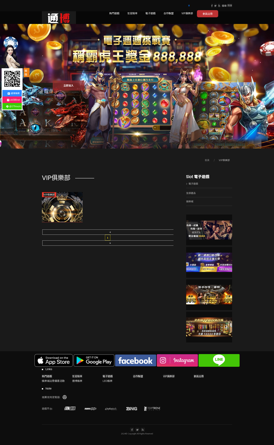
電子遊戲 (193, 183)
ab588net (15, 99)
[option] (137, 86)
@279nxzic (15, 106)
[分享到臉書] (212, 5)
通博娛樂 (15, 93)
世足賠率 (77, 376)
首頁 (207, 160)
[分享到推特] (215, 5)
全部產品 (191, 193)
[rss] (219, 5)
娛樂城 (189, 201)
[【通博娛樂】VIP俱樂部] (62, 207)
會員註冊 (199, 376)
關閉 (26, 72)
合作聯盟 (138, 376)
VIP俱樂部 (224, 160)
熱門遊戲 (47, 376)
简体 (229, 5)
